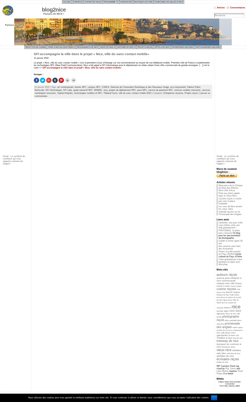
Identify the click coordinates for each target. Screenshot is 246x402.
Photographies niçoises (208, 47)
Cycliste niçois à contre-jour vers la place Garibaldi (230, 201)
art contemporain (65, 87)
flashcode (39, 90)
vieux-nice (224, 350)
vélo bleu (221, 353)
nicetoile (220, 311)
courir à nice (223, 286)
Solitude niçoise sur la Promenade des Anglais (230, 213)
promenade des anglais (228, 325)
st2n (237, 335)
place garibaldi (230, 320)
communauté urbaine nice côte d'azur (229, 282)
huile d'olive (234, 295)
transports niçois (228, 347)
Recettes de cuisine (35, 47)
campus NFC (94, 87)
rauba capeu (237, 327)
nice (106, 90)
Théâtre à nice (224, 338)
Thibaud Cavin (110, 93)
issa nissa (221, 297)
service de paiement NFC (160, 90)
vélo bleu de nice (233, 353)
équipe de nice (222, 362)
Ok (214, 397)
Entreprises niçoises (182, 47)
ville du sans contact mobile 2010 (135, 93)
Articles (221, 7)
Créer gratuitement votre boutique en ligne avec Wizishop (230, 262)
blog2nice (54, 10)
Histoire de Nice (125, 47)
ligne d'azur (228, 300)
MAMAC (98, 90)
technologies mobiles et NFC (88, 93)
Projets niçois (145, 47)
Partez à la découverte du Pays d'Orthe (229, 252)
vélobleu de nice (225, 356)
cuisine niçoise (226, 289)
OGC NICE (235, 311)
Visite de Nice (107, 47)
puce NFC (142, 90)
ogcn (226, 311)
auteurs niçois (227, 274)
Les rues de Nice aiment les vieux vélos (230, 207)
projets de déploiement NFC (122, 90)
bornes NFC (80, 87)
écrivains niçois (228, 359)
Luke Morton (223, 371)
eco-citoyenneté (178, 87)
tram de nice (238, 338)
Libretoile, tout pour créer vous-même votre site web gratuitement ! (231, 225)
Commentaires (237, 7)
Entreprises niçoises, (174, 93)
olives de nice (230, 314)
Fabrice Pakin (193, 87)
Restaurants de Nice (87, 47)
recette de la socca (224, 330)
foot (223, 292)
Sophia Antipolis (65, 93)
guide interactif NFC (83, 90)
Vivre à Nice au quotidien (60, 47)
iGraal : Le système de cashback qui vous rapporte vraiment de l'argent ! (14, 160)
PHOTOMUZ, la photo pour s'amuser (229, 231)
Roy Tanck (230, 368)
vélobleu (236, 350)
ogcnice (221, 313)
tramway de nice (227, 341)
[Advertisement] (16, 102)
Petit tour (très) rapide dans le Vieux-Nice (229, 194)
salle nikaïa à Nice (228, 333)
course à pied (235, 286)
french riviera (233, 292)
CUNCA (105, 87)
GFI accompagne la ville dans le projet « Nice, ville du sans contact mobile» (91, 54)
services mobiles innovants (187, 90)
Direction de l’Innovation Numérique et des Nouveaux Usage (140, 87)
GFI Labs (67, 90)
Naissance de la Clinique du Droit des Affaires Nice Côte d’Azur (230, 188)
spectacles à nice (226, 335)
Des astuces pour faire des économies (229, 247)
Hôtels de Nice (162, 47)
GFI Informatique (53, 90)
